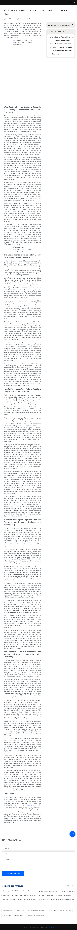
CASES (67, 886)
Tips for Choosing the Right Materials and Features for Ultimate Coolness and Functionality (62, 47)
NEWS (72, 886)
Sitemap (51, 927)
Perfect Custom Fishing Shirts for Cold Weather (56, 895)
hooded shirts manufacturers (36, 910)
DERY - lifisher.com (41, 927)
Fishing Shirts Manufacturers (36, 915)
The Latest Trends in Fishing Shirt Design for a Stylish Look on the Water (62, 40)
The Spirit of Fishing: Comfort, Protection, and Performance (20, 899)
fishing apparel (32, 805)
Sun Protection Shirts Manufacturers (13, 915)
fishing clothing (7, 910)
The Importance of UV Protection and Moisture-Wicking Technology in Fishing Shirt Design (62, 50)
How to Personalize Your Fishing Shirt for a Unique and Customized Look (62, 44)
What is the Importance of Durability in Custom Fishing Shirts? (20, 895)
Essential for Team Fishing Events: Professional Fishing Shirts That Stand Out (58, 899)
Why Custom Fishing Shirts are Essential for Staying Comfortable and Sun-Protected (62, 37)
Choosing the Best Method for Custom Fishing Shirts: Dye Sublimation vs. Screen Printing (17, 891)
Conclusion (56, 54)
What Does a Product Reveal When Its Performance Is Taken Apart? (58, 891)
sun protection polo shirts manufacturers (59, 910)
